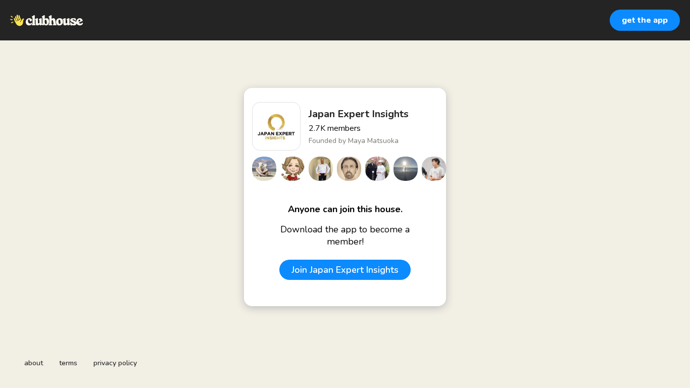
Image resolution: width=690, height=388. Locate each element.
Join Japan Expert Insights (345, 270)
